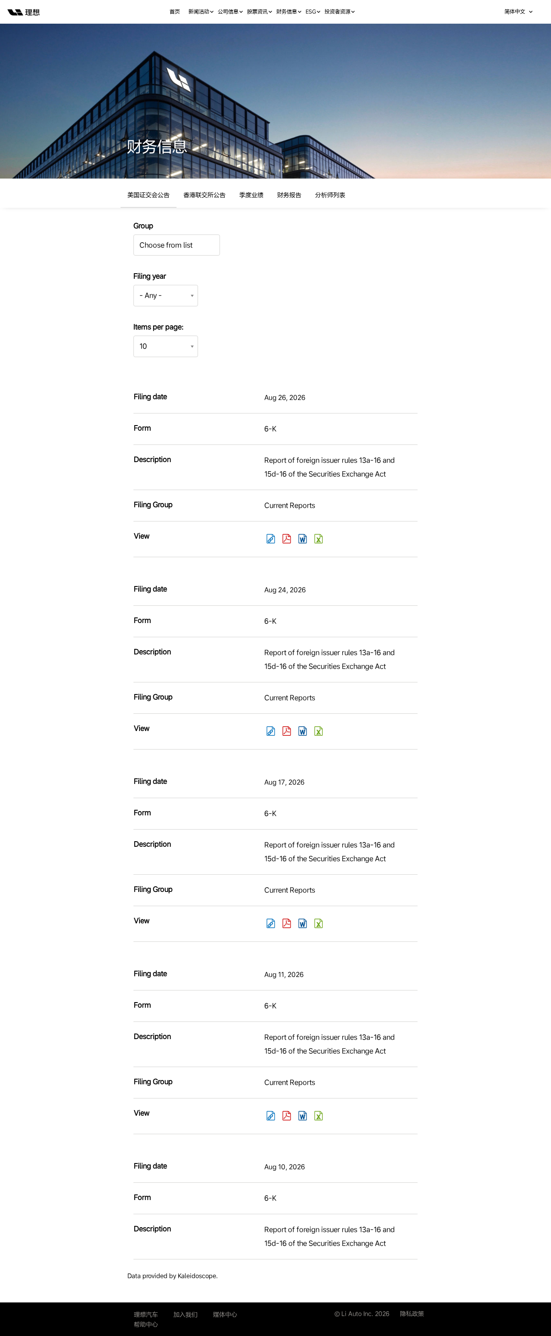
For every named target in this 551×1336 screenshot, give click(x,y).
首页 (175, 11)
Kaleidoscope (197, 1276)
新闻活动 (199, 11)
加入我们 (185, 1314)
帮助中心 (146, 1324)
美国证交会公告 (148, 195)
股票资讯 (257, 11)
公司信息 (228, 11)
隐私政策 (412, 1313)
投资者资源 (337, 11)
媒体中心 (225, 1314)
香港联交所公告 (204, 195)
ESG (311, 11)
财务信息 (286, 11)
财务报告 (289, 195)
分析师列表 (330, 195)
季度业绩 (251, 195)
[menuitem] (179, 12)
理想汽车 (146, 1314)
